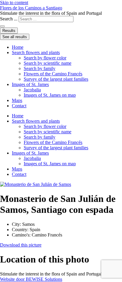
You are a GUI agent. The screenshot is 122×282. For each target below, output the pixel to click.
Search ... (8, 18)
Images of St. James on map (50, 95)
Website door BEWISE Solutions (31, 279)
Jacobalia (32, 89)
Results (8, 30)
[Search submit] (2, 26)
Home (17, 47)
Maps (17, 100)
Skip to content (14, 2)
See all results (14, 37)
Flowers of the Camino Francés (53, 73)
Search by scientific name (47, 63)
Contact (19, 105)
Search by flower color (45, 57)
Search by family (39, 68)
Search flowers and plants (36, 52)
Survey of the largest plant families (56, 79)
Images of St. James (30, 84)
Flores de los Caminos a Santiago (31, 7)
